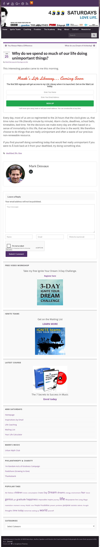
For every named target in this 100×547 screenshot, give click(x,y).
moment (17, 505)
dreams (61, 492)
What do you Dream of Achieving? (78, 45)
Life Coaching (11, 424)
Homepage (9, 415)
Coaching (27, 29)
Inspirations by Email (14, 420)
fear (83, 492)
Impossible (42, 499)
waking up (35, 511)
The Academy (49, 29)
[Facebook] (4, 3)
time (20, 153)
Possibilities (44, 505)
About (66, 29)
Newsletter (86, 29)
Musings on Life (22, 62)
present (52, 505)
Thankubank (10, 476)
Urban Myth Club (12, 450)
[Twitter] (8, 3)
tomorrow (27, 511)
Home (4, 29)
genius (9, 499)
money (22, 505)
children (18, 492)
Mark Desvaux (10, 62)
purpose (66, 505)
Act (6, 493)
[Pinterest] (22, 3)
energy (68, 493)
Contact (75, 29)
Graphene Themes (21, 544)
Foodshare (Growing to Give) (17, 471)
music (28, 505)
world (43, 510)
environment (76, 493)
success (74, 505)
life (16, 153)
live (76, 499)
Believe (11, 493)
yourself (51, 511)
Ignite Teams (15, 29)
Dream (52, 492)
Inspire (50, 499)
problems (59, 505)
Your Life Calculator (13, 434)
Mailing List (10, 429)
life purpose (70, 499)
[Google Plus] (18, 3)
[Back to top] (94, 531)
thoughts (8, 510)
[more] (9, 541)
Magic (85, 500)
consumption (32, 493)
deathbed (10, 153)
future (88, 493)
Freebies (37, 29)
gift (15, 500)
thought (86, 505)
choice (25, 493)
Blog (59, 29)
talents (79, 505)
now (32, 505)
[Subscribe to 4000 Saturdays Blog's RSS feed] (27, 3)
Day (45, 492)
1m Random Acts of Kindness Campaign (22, 466)
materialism (9, 505)
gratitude (21, 499)
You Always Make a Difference (20, 45)
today (21, 510)
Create (40, 493)
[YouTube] (12, 3)
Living (81, 500)
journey (56, 500)
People (37, 505)
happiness (32, 499)
